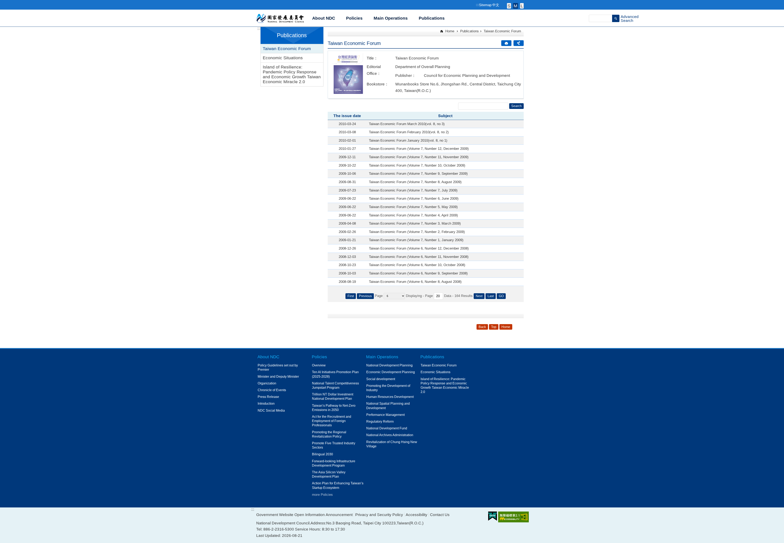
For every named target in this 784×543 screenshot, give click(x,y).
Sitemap (485, 5)
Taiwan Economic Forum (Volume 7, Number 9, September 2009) (418, 173)
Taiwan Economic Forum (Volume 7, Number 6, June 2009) (414, 198)
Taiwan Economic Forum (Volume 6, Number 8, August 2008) (415, 282)
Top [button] (493, 327)
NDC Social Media (271, 410)
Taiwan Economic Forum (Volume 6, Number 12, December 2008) (419, 248)
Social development (380, 379)
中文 (495, 5)
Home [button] (505, 327)
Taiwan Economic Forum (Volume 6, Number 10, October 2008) (417, 265)
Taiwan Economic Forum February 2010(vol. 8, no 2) (409, 132)
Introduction (266, 403)
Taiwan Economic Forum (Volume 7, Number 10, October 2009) (417, 165)
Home (449, 31)
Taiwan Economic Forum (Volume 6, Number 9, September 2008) (418, 273)
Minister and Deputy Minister (278, 376)
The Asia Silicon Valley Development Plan (328, 474)
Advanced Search (630, 19)
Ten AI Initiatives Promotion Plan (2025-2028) (335, 374)
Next (479, 296)
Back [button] (482, 327)
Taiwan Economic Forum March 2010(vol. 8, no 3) (407, 124)
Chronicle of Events (272, 390)
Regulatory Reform (380, 421)
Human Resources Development (390, 397)
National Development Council (280, 18)
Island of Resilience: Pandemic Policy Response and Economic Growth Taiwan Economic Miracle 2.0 (292, 74)
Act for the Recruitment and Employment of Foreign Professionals (331, 421)
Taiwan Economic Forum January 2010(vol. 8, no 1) (408, 140)
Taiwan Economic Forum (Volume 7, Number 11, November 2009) (419, 157)
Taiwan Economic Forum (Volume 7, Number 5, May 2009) (413, 207)
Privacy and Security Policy (379, 515)
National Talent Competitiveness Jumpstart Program (335, 385)
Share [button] (518, 43)
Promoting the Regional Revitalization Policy (329, 434)
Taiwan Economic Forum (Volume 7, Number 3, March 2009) (415, 223)
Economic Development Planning (390, 372)
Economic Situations (283, 57)
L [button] (522, 5)
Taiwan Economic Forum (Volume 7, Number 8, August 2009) (415, 182)
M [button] (515, 5)
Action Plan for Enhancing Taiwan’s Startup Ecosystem (337, 485)
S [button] (509, 5)
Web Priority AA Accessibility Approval (513, 517)
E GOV (492, 516)
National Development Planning (389, 365)
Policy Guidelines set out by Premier (278, 367)
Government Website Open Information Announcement (304, 515)
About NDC (268, 356)
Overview (319, 365)
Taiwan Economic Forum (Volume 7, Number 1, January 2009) (416, 240)
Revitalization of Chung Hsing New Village (391, 444)
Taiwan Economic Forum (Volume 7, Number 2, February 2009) (417, 232)
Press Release (268, 397)
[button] (615, 18)
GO (501, 296)
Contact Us (440, 515)
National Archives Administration (389, 435)
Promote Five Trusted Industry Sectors (333, 445)
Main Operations (382, 356)
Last (491, 296)
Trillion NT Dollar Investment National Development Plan (332, 396)
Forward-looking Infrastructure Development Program (333, 463)
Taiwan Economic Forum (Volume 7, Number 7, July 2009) (413, 190)
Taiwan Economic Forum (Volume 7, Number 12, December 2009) (419, 149)
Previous (365, 296)
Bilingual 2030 (322, 454)
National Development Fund (386, 428)
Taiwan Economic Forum (287, 48)
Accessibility (416, 515)
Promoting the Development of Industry (388, 388)
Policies (319, 356)
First (350, 296)
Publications (469, 31)
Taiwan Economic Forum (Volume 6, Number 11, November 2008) (419, 257)
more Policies (322, 495)
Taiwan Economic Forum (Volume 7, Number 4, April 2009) (413, 215)
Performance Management (385, 414)
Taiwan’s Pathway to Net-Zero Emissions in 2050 (333, 408)
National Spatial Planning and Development (388, 406)
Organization (267, 383)
